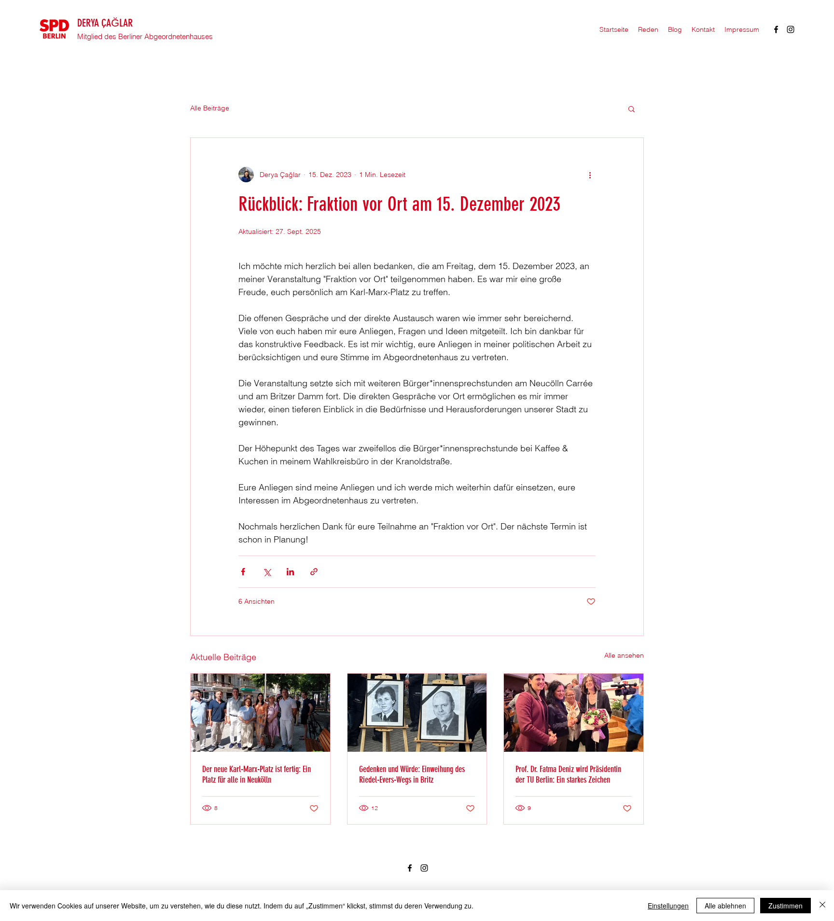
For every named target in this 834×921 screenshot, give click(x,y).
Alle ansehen (624, 655)
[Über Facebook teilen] (243, 571)
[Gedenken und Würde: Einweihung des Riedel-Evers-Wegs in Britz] (417, 713)
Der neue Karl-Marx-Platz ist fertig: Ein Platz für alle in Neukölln (256, 774)
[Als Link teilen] (314, 571)
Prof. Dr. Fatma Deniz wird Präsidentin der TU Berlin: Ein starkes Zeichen (568, 774)
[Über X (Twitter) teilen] (266, 571)
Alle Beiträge (209, 108)
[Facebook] (776, 29)
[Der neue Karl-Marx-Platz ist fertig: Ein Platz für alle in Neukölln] (260, 713)
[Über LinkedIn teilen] (290, 571)
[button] (631, 108)
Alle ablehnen (725, 905)
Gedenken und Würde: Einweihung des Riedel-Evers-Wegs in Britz (412, 774)
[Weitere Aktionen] (590, 174)
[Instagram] (790, 29)
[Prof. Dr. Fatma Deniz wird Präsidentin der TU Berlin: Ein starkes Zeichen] (573, 713)
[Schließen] (822, 905)
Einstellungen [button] (668, 905)
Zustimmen (785, 905)
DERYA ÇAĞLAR (105, 22)
